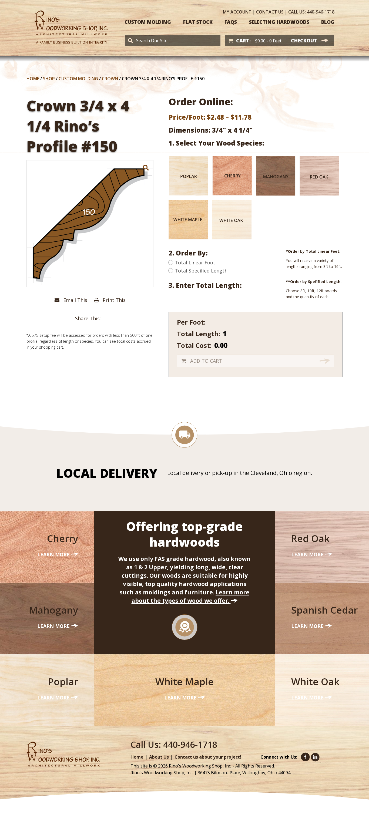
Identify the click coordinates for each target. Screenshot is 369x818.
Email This (74, 300)
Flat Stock (198, 22)
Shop (49, 79)
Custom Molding (148, 22)
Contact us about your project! (208, 757)
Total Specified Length (201, 271)
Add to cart (206, 361)
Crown (110, 79)
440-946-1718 (311, 12)
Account (237, 12)
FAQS (230, 22)
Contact (270, 12)
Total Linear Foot (195, 262)
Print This (113, 300)
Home (32, 79)
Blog (327, 22)
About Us (159, 757)
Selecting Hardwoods (279, 22)
